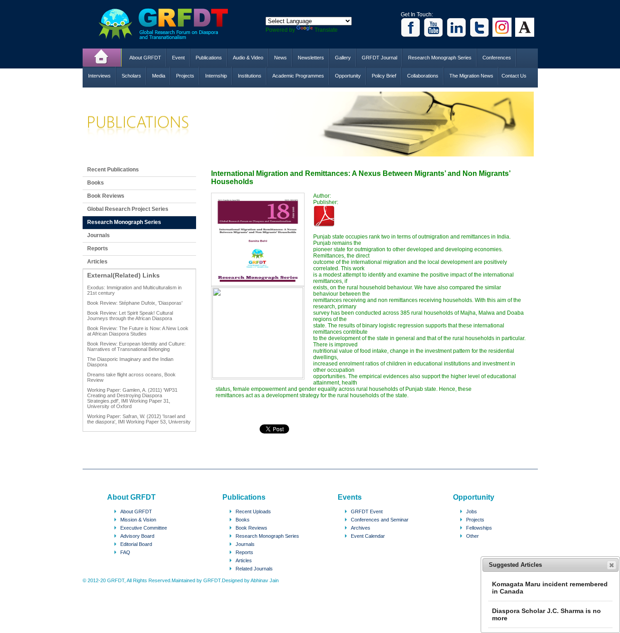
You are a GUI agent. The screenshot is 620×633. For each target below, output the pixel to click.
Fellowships (479, 528)
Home (102, 58)
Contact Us (514, 75)
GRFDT (169, 23)
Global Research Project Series (127, 209)
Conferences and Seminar (379, 519)
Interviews (99, 75)
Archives (360, 528)
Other (472, 536)
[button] (611, 565)
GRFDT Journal (379, 57)
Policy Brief (384, 75)
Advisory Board (137, 536)
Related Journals (254, 568)
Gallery (343, 57)
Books (95, 183)
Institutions (249, 75)
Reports (97, 248)
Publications (209, 57)
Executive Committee (143, 528)
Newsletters (311, 57)
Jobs (471, 511)
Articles (97, 261)
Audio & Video (248, 57)
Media (158, 75)
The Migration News (471, 75)
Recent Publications (113, 169)
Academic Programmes (298, 75)
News (280, 57)
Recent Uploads (253, 511)
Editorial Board (136, 544)
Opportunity (348, 75)
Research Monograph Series (440, 57)
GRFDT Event (367, 511)
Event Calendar (368, 536)
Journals (98, 235)
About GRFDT (145, 57)
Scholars (131, 75)
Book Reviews (105, 196)
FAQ (125, 552)
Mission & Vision (138, 519)
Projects (185, 75)
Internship (216, 75)
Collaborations (422, 75)
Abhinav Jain (265, 580)
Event (178, 57)
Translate (326, 30)
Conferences (496, 57)
